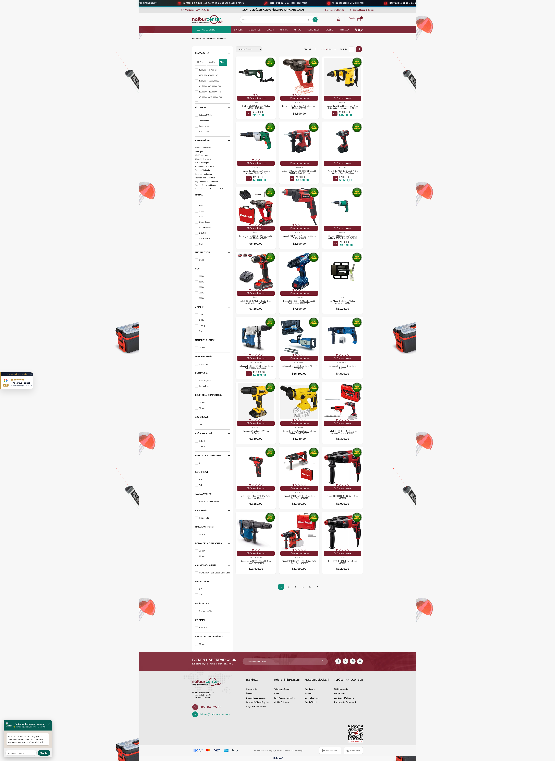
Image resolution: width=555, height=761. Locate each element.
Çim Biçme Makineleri (344, 698)
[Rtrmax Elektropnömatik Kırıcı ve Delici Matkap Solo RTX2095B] (299, 402)
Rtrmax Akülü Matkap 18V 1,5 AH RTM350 (256, 432)
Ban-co (202, 216)
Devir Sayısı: (202, 604)
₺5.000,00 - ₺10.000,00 (210, 97)
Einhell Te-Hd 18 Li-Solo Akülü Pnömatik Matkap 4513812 (299, 107)
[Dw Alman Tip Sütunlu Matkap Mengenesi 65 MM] (342, 272)
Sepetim (308, 693)
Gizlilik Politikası (281, 702)
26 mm (202, 556)
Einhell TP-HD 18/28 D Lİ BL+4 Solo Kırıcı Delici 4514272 (299, 497)
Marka (199, 195)
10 (310, 586)
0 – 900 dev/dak (206, 611)
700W (201, 293)
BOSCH (270, 30)
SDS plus (203, 628)
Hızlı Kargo (204, 131)
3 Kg (201, 331)
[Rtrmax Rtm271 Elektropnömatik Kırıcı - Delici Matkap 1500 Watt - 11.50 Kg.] (342, 77)
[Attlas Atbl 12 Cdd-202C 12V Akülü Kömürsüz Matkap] (256, 467)
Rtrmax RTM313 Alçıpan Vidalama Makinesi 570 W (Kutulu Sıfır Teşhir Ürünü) (342, 237)
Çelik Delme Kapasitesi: (208, 395)
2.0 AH (202, 441)
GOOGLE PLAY (332, 751)
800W (201, 298)
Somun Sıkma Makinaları (205, 185)
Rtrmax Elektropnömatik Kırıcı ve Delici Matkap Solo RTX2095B (299, 432)
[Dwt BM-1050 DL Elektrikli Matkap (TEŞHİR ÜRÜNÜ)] (256, 77)
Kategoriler (202, 140)
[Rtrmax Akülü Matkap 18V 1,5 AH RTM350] (256, 402)
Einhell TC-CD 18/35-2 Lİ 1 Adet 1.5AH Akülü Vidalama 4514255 (256, 302)
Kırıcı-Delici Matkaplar (204, 166)
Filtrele (223, 62)
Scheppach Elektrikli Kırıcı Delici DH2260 (342, 367)
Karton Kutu (204, 386)
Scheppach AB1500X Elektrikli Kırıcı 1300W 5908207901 (255, 562)
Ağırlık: (199, 307)
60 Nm (202, 534)
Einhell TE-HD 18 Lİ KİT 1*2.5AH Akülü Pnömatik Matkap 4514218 (255, 237)
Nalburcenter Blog (359, 29)
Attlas (201, 211)
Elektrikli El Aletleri (203, 148)
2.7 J (201, 589)
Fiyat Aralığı (202, 53)
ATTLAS (297, 30)
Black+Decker (205, 227)
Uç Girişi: (200, 620)
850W (201, 282)
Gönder (44, 753)
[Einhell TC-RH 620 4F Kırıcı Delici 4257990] (342, 532)
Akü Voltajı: (202, 417)
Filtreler (200, 107)
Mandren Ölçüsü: (205, 340)
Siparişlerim (310, 689)
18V (200, 424)
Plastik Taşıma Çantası (209, 501)
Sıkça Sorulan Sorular (256, 706)
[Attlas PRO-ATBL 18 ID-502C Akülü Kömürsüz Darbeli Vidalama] (342, 142)
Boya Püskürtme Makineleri (206, 181)
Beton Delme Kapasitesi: (209, 543)
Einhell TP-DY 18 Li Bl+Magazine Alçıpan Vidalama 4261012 (343, 432)
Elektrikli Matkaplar (203, 159)
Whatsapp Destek (282, 689)
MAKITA (283, 30)
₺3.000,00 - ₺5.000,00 (210, 92)
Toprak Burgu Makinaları (205, 178)
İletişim (249, 693)
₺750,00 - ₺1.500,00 (209, 81)
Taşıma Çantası (203, 494)
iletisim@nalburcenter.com (213, 714)
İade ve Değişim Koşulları (257, 702)
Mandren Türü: (203, 356)
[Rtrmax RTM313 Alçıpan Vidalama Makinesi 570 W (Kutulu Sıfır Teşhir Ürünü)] (342, 207)
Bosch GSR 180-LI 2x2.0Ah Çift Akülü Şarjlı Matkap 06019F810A (299, 302)
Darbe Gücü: (202, 582)
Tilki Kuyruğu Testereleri (345, 702)
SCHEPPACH (313, 30)
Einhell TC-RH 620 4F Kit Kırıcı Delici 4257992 (342, 497)
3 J (200, 595)
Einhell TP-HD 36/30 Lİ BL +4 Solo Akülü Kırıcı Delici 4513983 (299, 562)
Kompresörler (340, 693)
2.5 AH (202, 446)
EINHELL (238, 30)
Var (200, 479)
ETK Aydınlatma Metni (284, 698)
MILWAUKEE (254, 30)
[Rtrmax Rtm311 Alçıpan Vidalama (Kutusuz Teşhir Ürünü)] (256, 142)
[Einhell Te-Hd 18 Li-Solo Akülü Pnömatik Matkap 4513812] (299, 77)
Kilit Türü (201, 510)
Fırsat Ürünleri (205, 126)
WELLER (330, 30)
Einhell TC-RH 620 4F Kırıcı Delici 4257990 (342, 562)
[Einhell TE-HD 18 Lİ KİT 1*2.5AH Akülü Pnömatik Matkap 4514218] (256, 207)
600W (201, 287)
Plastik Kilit (204, 518)
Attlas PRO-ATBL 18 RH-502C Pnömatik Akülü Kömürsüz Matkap (299, 172)
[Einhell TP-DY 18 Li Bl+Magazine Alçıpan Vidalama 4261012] (342, 402)
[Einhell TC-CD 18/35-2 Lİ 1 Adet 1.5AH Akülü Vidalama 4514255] (256, 272)
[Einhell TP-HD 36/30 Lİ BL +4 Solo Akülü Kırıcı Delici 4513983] (299, 532)
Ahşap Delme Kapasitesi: (209, 636)
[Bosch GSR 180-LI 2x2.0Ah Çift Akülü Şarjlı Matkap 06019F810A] (299, 272)
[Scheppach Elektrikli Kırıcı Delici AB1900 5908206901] (299, 337)
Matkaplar (199, 151)
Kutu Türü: (201, 373)
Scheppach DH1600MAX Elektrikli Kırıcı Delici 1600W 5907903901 (256, 367)
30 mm (202, 644)
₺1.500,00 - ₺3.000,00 (210, 86)
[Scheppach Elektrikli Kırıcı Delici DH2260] (342, 337)
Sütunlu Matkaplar (202, 170)
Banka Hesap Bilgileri (256, 698)
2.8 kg (201, 320)
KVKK (277, 693)
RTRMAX (344, 30)
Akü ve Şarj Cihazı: (206, 565)
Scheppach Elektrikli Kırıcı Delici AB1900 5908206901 (299, 367)
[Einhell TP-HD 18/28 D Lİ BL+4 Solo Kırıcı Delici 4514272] (299, 467)
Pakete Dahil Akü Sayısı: (208, 455)
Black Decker (204, 222)
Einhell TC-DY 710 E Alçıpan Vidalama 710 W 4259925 (299, 237)
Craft (201, 244)
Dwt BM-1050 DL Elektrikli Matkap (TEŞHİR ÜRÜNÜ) (256, 107)
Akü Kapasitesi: (204, 433)
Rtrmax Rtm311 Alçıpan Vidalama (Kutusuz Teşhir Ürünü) (256, 172)
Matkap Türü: (203, 252)
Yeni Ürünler (204, 120)
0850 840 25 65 (210, 707)
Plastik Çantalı (205, 381)
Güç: (197, 269)
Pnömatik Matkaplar (203, 174)
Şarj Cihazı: (202, 472)
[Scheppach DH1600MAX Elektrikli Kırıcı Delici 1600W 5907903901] (256, 337)
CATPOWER (204, 238)
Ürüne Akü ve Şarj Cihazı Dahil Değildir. (215, 573)
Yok (200, 485)
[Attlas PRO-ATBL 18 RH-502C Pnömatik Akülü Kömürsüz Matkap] (299, 142)
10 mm (202, 403)
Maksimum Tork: (204, 527)
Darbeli (202, 260)
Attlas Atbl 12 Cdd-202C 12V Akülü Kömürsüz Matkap (255, 497)
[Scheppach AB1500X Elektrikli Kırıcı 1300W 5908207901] (256, 532)
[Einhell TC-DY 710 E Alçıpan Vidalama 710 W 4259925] (299, 207)
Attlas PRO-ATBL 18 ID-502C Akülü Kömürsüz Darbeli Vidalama (343, 172)
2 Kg (201, 315)
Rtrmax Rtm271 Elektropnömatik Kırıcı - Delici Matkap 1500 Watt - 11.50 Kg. (342, 107)
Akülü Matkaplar (202, 155)
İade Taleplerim (312, 698)
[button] (254, 95)
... (303, 586)
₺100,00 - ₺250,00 (208, 70)
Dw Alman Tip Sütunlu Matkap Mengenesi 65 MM (342, 302)
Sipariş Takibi (311, 702)
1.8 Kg (202, 326)
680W (201, 276)
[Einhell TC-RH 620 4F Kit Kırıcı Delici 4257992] (342, 467)
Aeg (200, 205)
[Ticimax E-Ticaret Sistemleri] (277, 758)
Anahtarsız (203, 364)
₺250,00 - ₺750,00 (208, 75)
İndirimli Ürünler (205, 115)
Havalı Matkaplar (202, 163)
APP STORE (355, 751)
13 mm (202, 348)
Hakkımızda (251, 689)
